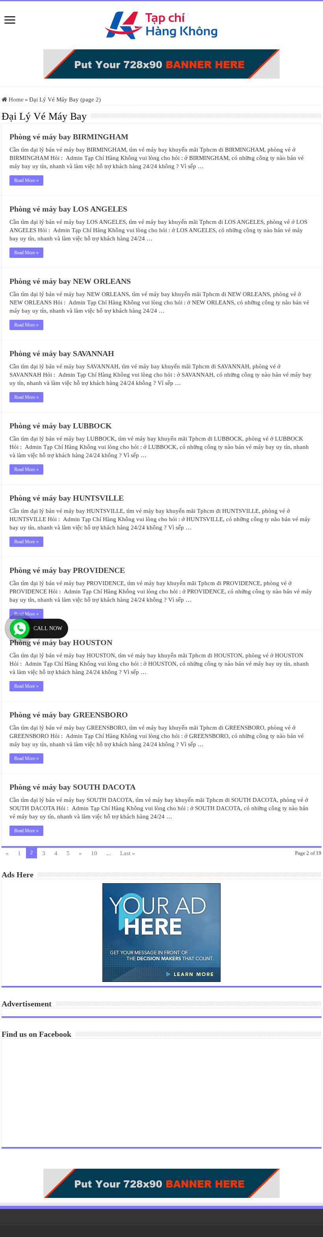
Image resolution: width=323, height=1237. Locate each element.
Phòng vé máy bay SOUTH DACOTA (72, 787)
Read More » (26, 180)
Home (15, 99)
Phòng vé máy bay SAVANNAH (61, 353)
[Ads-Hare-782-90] (161, 63)
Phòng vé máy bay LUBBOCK (60, 425)
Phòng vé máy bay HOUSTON (60, 642)
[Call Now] (20, 628)
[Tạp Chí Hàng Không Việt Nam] (161, 23)
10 (94, 853)
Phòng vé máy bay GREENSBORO (68, 714)
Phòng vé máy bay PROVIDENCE (67, 570)
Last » (127, 853)
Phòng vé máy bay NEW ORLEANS (70, 281)
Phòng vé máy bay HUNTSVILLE (66, 498)
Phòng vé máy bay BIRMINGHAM (68, 136)
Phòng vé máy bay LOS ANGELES (68, 209)
